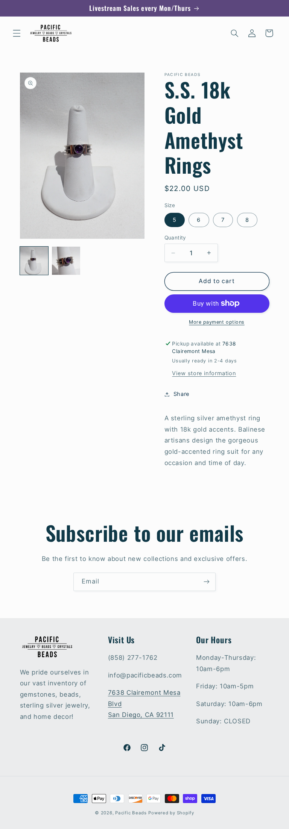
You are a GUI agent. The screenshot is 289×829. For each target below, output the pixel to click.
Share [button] (181, 394)
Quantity (175, 238)
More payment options (217, 322)
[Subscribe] (206, 582)
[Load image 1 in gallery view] (34, 261)
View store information (204, 373)
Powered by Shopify (171, 812)
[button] (16, 33)
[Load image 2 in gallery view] (66, 261)
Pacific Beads (131, 812)
